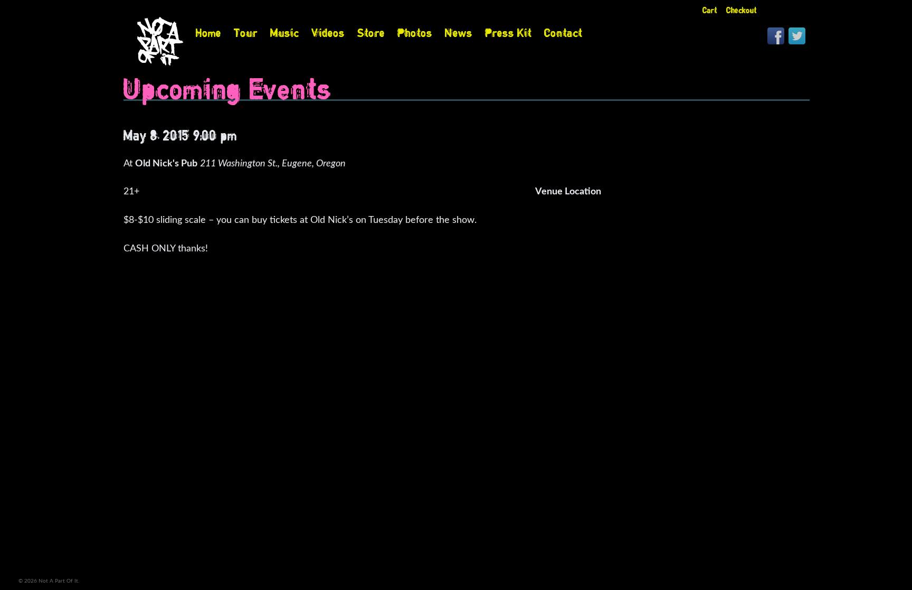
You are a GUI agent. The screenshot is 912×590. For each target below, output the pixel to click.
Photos (414, 33)
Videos (328, 33)
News (458, 33)
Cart (709, 10)
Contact (563, 33)
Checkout (741, 10)
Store (371, 33)
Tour (246, 33)
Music (284, 33)
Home (208, 33)
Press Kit (508, 33)
